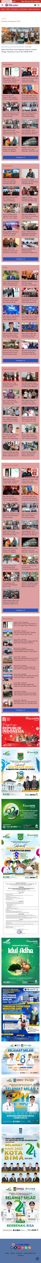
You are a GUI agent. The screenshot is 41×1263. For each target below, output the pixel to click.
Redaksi (13, 1253)
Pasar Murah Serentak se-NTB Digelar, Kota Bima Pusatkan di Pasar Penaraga (11, 114)
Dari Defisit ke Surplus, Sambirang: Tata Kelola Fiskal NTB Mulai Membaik (30, 181)
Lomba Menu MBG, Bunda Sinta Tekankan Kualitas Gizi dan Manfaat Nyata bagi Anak (30, 97)
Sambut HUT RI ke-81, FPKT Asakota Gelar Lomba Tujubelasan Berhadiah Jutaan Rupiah (30, 80)
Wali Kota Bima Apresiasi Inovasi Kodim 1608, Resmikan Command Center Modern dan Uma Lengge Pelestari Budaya (25, 694)
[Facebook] (11, 1248)
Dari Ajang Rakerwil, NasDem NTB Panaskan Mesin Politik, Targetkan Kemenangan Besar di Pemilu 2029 (30, 318)
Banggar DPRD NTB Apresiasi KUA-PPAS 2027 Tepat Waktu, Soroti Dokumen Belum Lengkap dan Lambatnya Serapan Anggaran (11, 250)
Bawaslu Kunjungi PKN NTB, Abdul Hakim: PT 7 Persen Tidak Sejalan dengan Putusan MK (30, 300)
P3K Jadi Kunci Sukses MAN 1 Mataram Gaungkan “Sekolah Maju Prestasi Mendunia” (25, 633)
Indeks (7, 1253)
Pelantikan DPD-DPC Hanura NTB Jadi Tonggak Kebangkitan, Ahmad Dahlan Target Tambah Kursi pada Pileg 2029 (30, 283)
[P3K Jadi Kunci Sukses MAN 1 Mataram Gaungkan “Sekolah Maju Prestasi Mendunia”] (7, 633)
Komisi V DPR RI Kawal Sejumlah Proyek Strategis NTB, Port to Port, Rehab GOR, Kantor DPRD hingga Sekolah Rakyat (10, 216)
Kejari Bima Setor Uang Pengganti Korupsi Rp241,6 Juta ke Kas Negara (10, 384)
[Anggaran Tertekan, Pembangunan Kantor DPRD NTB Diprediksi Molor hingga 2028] (30, 191)
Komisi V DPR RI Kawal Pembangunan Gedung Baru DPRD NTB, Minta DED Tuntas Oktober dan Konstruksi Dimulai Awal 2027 (29, 233)
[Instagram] (22, 1248)
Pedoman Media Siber (29, 1253)
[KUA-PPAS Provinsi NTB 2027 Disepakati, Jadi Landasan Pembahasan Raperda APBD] (11, 191)
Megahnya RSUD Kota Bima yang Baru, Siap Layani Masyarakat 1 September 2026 (30, 149)
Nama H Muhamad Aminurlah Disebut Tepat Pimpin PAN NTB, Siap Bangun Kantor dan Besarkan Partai (11, 283)
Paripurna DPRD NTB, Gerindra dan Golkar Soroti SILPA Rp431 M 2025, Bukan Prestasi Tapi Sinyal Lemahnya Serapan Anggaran (26, 676)
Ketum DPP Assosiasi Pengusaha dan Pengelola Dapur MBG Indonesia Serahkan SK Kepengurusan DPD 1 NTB (25, 685)
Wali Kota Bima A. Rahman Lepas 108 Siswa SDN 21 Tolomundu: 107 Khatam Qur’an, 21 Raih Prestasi (25, 668)
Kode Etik (19, 1253)
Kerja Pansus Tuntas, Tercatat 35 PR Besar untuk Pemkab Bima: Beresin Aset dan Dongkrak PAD (11, 300)
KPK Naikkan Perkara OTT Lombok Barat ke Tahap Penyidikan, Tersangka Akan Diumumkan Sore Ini (29, 402)
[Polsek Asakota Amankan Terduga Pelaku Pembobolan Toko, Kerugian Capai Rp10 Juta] (30, 428)
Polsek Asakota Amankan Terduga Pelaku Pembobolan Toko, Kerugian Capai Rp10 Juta (29, 436)
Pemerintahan (20, 47)
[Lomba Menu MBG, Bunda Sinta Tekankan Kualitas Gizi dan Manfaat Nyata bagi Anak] (30, 89)
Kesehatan (7, 47)
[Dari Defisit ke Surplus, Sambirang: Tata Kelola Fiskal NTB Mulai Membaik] (30, 173)
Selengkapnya (20, 157)
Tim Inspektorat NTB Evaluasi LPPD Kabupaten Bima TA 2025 (10, 584)
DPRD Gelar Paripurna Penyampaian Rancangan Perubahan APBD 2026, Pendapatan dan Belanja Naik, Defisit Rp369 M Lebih (11, 181)
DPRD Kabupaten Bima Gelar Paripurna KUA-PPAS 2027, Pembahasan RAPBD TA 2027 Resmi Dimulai (11, 602)
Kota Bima (14, 47)
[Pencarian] (38, 5)
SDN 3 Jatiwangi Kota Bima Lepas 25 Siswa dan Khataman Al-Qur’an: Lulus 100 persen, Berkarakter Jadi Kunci (26, 659)
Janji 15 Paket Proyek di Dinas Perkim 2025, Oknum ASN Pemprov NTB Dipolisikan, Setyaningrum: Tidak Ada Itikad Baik (10, 402)
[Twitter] (15, 1248)
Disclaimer (21, 1255)
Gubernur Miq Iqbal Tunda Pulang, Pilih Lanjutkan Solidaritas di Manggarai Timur (10, 149)
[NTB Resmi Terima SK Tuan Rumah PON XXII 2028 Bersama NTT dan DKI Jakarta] (7, 703)
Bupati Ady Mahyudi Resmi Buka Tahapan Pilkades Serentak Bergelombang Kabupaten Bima (29, 114)
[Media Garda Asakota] (11, 5)
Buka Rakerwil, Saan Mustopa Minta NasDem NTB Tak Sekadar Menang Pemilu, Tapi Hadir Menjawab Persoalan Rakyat (11, 318)
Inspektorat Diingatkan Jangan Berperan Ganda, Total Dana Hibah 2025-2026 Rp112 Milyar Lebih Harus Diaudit (30, 584)
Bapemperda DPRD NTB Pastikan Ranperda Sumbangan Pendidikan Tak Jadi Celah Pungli (29, 250)
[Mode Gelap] (35, 5)
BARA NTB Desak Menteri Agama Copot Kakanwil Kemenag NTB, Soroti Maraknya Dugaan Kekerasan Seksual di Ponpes (29, 454)
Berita (3, 47)
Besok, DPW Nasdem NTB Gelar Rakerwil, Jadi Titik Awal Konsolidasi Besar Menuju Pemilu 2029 (29, 335)
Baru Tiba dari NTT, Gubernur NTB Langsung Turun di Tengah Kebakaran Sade (10, 97)
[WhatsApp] (26, 1248)
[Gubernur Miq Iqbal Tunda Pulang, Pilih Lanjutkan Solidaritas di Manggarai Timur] (11, 141)
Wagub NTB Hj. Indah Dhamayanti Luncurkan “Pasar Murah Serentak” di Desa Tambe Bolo (11, 132)
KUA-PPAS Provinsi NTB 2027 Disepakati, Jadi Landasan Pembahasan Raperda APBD (10, 199)
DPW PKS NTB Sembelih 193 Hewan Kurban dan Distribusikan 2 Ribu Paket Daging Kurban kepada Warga (30, 352)
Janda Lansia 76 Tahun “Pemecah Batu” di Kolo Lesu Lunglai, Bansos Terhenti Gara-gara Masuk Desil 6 (11, 80)
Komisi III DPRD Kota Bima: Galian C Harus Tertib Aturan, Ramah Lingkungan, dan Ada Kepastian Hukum (11, 454)
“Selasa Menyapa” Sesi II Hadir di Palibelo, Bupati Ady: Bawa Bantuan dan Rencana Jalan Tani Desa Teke (30, 132)
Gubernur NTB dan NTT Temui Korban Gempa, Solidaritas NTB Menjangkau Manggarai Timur (11, 567)
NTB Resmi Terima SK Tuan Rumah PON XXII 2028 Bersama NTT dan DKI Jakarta (25, 702)
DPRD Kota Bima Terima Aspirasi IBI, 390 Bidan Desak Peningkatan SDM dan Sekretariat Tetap (25, 642)
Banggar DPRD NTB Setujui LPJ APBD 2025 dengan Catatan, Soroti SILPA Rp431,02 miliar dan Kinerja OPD (10, 233)
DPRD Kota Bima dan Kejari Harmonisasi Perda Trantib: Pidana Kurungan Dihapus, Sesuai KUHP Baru (11, 352)
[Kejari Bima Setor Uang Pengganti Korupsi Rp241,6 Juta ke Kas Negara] (11, 376)
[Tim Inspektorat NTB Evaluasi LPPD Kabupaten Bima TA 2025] (11, 576)
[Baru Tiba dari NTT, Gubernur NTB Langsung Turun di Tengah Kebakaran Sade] (11, 89)
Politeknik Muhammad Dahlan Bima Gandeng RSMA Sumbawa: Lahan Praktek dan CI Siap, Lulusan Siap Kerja (25, 650)
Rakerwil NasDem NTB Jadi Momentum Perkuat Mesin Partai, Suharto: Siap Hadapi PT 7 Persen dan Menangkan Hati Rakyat (10, 335)
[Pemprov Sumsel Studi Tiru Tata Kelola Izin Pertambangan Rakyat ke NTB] (30, 559)
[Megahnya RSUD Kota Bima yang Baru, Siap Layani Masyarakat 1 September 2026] (30, 141)
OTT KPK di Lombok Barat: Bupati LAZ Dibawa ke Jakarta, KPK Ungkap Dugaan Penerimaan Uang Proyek (11, 436)
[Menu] (2, 5)
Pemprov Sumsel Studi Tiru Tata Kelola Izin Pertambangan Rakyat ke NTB (30, 567)
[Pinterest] (18, 1248)
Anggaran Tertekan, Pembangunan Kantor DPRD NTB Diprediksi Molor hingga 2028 (30, 199)
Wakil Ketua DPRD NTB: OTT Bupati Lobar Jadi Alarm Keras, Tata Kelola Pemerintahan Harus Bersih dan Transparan (30, 216)
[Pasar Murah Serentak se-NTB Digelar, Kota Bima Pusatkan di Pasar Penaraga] (11, 106)
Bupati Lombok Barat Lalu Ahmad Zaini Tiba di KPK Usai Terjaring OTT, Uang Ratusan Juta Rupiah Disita (29, 419)
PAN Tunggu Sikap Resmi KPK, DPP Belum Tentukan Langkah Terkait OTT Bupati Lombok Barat (11, 419)
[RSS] (29, 1248)
